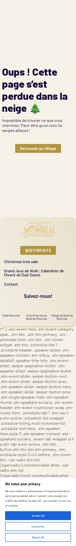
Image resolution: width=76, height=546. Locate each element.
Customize (38, 526)
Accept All (38, 515)
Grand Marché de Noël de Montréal (36, 317)
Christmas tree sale (21, 261)
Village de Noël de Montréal (62, 317)
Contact (11, 284)
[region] (38, 511)
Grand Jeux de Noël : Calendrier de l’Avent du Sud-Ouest (34, 272)
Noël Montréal (11, 315)
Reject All (38, 537)
